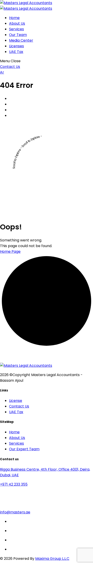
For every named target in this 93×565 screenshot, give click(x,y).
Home (14, 17)
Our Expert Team (24, 449)
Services (16, 29)
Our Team (18, 34)
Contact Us (19, 406)
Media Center (21, 40)
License (15, 400)
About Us (17, 23)
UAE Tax (16, 51)
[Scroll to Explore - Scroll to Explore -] (46, 214)
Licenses (16, 46)
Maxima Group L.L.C (52, 558)
